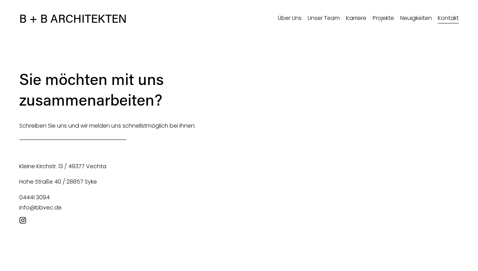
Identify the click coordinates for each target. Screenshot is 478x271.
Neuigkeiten (416, 18)
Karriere (356, 18)
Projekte (383, 18)
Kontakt (448, 18)
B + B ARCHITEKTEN (73, 18)
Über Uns (290, 18)
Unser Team (324, 18)
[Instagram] (22, 220)
